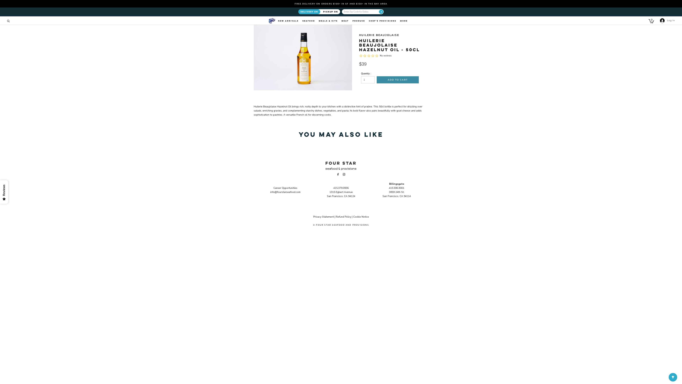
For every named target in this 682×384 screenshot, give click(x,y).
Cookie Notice (361, 216)
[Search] (8, 20)
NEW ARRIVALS (288, 21)
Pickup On (330, 11)
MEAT (345, 21)
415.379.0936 (341, 188)
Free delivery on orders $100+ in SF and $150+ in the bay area (341, 3)
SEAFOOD (308, 21)
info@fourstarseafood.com (285, 192)
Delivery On (309, 11)
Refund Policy (343, 216)
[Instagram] (344, 174)
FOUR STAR (341, 163)
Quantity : (366, 73)
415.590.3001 (396, 188)
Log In (670, 20)
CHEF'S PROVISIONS (382, 21)
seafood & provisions (341, 168)
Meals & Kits (328, 21)
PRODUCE (359, 21)
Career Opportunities (285, 188)
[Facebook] (338, 174)
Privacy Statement (323, 216)
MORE (404, 21)
